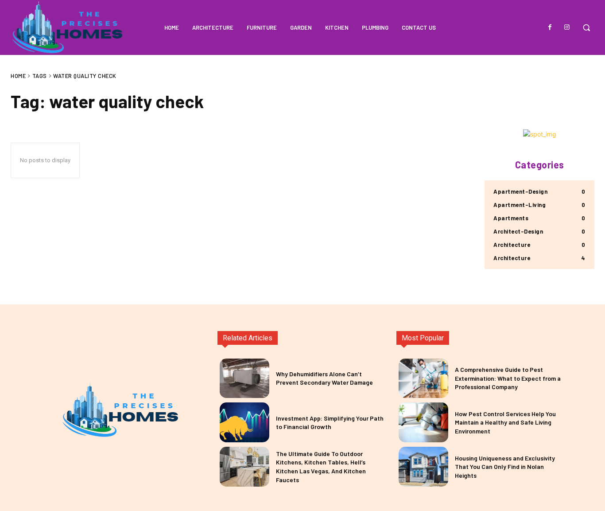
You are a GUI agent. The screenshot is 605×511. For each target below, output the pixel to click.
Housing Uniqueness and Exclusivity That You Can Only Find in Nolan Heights (505, 466)
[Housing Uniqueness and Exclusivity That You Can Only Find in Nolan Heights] (423, 467)
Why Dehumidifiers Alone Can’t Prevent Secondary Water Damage (324, 378)
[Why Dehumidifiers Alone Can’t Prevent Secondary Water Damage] (244, 378)
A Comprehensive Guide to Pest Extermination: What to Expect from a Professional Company (508, 378)
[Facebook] (550, 27)
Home (18, 75)
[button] (586, 27)
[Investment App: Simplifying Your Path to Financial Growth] (244, 422)
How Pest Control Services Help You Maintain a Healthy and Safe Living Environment (505, 422)
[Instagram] (567, 27)
